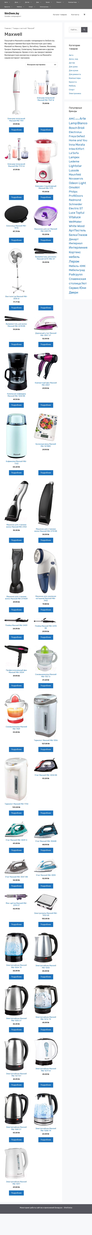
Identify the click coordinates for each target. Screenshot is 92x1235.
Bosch (73, 128)
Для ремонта (75, 74)
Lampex (74, 157)
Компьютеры (72, 2)
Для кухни (73, 70)
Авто (6, 2)
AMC (72, 118)
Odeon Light (77, 183)
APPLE (77, 119)
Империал (75, 243)
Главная (7, 28)
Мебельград (77, 270)
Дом (37, 2)
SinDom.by (11, 13)
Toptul (80, 212)
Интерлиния (78, 247)
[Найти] (84, 29)
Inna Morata (77, 144)
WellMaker (75, 221)
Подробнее (16, 130)
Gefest (81, 136)
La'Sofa (74, 153)
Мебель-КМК (77, 266)
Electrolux (75, 132)
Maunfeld (75, 174)
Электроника (44, 7)
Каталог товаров (60, 15)
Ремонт (59, 2)
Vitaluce (75, 217)
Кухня (48, 2)
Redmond (75, 200)
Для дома (73, 66)
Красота (7, 7)
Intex (72, 148)
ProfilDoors (76, 195)
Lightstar (75, 166)
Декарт (74, 239)
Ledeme (74, 161)
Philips (73, 191)
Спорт (31, 7)
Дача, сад (73, 59)
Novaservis (76, 178)
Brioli (81, 128)
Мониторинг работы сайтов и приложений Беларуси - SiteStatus (46, 1208)
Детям (27, 2)
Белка (73, 235)
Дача (16, 2)
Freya (72, 136)
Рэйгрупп (76, 274)
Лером (74, 261)
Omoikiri (74, 187)
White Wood (76, 226)
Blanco (82, 123)
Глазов (82, 235)
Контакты (75, 15)
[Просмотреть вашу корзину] (84, 14)
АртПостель (77, 230)
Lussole (74, 170)
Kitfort (80, 148)
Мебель (19, 7)
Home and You (78, 140)
